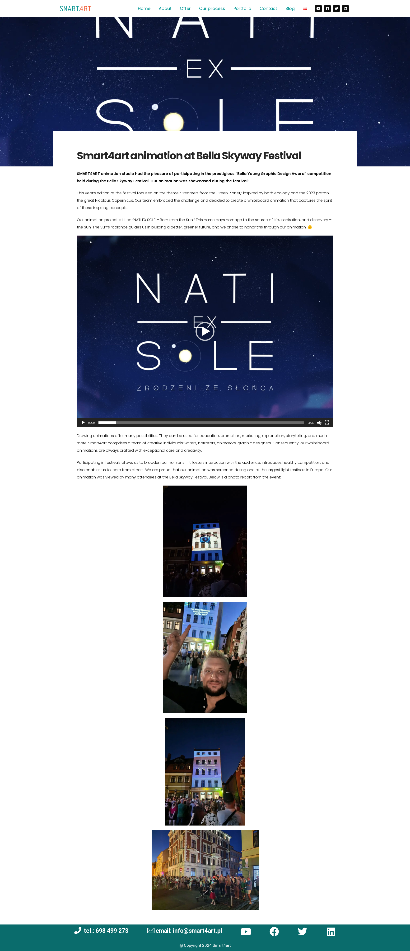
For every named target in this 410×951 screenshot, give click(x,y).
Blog (290, 8)
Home (144, 8)
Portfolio (242, 8)
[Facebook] (327, 8)
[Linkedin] (345, 8)
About (165, 8)
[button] (205, 331)
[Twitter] (336, 8)
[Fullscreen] (327, 422)
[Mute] (319, 422)
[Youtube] (318, 8)
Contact (268, 8)
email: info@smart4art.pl (189, 931)
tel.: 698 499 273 (106, 931)
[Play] (83, 422)
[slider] (201, 422)
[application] (205, 331)
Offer (185, 8)
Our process (212, 8)
